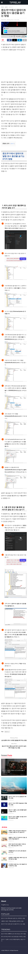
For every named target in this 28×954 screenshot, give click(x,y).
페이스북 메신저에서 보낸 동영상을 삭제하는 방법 (13, 936)
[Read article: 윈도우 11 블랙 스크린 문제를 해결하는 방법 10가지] (4, 811)
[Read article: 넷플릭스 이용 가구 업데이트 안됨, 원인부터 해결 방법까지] (4, 839)
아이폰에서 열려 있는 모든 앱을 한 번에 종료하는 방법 (18, 864)
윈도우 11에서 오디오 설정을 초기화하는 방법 (17, 797)
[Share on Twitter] (14, 40)
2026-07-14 (11, 847)
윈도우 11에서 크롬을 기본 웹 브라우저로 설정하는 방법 (18, 817)
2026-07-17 (11, 834)
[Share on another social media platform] (24, 40)
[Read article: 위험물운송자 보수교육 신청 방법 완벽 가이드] (4, 852)
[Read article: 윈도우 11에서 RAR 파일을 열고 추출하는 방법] (4, 804)
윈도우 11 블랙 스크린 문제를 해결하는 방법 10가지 (18, 810)
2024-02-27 (5, 774)
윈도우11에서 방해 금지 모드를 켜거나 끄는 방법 (13, 924)
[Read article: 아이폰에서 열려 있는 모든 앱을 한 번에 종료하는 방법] (4, 865)
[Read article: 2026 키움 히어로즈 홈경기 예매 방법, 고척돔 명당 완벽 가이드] (4, 845)
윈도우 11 (11, 7)
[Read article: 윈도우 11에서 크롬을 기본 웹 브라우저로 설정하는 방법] (4, 818)
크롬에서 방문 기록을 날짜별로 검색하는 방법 (12, 921)
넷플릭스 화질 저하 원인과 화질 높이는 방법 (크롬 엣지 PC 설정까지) (17, 831)
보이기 (12, 143)
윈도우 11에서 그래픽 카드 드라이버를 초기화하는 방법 (13, 771)
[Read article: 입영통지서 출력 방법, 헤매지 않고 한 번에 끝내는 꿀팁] (4, 859)
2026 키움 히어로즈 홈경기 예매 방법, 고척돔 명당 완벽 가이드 (17, 844)
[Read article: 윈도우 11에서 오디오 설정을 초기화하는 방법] (4, 798)
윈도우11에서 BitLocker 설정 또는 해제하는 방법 (13, 918)
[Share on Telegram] (19, 40)
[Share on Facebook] (9, 40)
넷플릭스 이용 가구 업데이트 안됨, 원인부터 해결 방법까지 (18, 838)
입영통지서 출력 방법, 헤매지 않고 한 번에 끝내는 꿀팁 (18, 858)
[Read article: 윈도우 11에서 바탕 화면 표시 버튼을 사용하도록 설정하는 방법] (14, 786)
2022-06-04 (3, 19)
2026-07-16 (11, 840)
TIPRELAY (15, 2)
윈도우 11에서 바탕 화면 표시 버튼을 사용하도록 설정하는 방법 (13, 789)
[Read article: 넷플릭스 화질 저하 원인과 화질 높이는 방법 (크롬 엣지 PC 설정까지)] (4, 832)
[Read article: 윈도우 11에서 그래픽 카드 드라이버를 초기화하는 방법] (14, 768)
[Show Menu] (2, 2)
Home (2, 7)
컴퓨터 (6, 7)
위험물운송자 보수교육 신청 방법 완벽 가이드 (17, 851)
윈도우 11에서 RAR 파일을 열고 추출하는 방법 (18, 803)
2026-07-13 (11, 854)
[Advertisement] (14, 66)
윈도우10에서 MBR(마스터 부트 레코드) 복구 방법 (13, 933)
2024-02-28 (11, 867)
